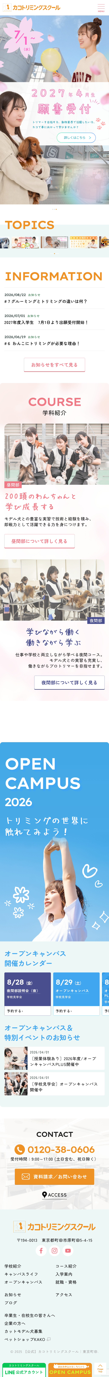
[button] (52, 209)
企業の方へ (15, 1323)
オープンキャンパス (23, 1282)
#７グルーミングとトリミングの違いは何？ (46, 301)
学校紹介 (12, 1266)
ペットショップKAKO (24, 1339)
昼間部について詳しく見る (39, 541)
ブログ (10, 1303)
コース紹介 (66, 1266)
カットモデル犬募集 (23, 1331)
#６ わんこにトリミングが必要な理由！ (42, 343)
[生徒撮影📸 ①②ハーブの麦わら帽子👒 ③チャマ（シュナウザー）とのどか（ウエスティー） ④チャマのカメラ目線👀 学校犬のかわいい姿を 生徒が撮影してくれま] (9, 721)
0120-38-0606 (61, 1149)
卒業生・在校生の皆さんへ (29, 1315)
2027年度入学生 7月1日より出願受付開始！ (46, 322)
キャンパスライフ (21, 1274)
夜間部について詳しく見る (69, 682)
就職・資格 (66, 1282)
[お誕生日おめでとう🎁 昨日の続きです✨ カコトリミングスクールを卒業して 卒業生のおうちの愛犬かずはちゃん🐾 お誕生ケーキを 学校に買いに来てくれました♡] (64, 721)
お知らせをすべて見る (54, 364)
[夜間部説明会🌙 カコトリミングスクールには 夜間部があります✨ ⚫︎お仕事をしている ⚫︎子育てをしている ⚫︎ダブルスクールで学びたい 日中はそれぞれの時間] (100, 721)
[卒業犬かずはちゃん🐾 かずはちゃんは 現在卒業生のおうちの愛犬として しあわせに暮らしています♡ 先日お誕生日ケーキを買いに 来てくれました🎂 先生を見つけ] (82, 721)
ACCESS (57, 1194)
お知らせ (12, 1294)
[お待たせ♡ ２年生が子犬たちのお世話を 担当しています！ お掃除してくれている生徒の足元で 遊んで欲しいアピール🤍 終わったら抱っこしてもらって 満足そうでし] (45, 721)
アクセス (63, 1294)
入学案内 (63, 1274)
